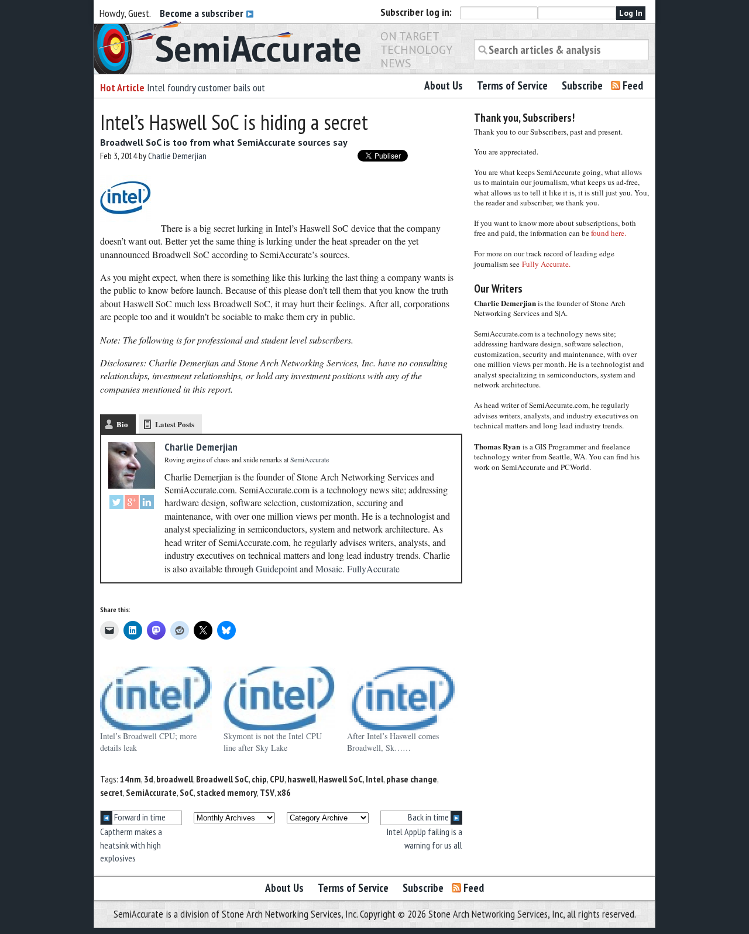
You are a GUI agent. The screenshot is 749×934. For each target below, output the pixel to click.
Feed (633, 85)
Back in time (429, 817)
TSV (267, 792)
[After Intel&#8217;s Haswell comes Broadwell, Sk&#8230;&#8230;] (403, 698)
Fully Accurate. (546, 264)
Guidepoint (276, 568)
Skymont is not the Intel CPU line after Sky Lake (273, 741)
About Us (443, 85)
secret (111, 792)
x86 (284, 792)
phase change (411, 779)
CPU (277, 779)
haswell (301, 779)
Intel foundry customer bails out (206, 87)
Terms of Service (512, 85)
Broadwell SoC (222, 779)
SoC (187, 792)
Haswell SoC (340, 779)
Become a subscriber (203, 13)
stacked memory (227, 792)
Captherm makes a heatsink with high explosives (131, 845)
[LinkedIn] (147, 503)
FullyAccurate (373, 568)
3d (148, 779)
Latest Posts (174, 424)
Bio (122, 424)
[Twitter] (116, 503)
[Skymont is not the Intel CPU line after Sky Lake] (279, 698)
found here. (608, 233)
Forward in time (139, 817)
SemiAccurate (151, 792)
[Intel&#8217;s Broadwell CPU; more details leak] (156, 698)
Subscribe (582, 85)
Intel (374, 779)
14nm (130, 779)
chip (259, 779)
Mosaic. (330, 568)
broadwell (174, 779)
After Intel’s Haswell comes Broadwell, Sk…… (393, 741)
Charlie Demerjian (177, 156)
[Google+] (132, 503)
